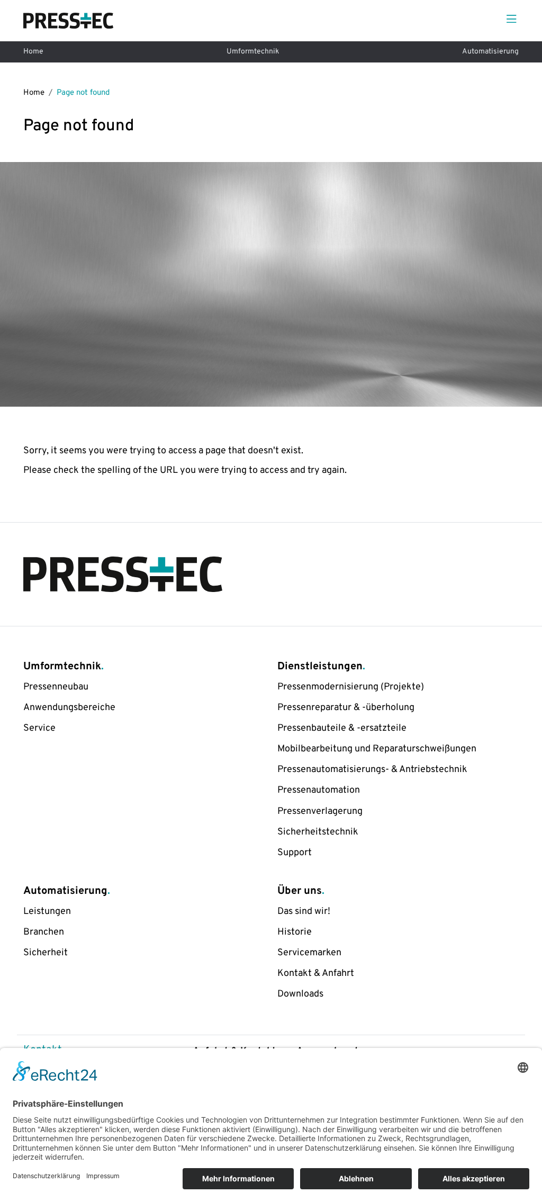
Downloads (300, 994)
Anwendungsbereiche (69, 708)
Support (294, 853)
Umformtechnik (253, 51)
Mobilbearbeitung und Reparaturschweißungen (376, 749)
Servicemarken (309, 953)
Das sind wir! (303, 911)
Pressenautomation (318, 790)
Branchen (43, 932)
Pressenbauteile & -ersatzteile (341, 728)
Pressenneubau (55, 687)
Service (39, 728)
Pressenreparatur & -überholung (345, 708)
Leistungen (47, 911)
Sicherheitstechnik (317, 832)
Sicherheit (45, 953)
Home (33, 51)
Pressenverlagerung (320, 811)
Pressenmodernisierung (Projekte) (350, 687)
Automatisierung (490, 51)
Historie (294, 932)
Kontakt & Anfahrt (315, 973)
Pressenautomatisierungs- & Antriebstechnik (372, 770)
